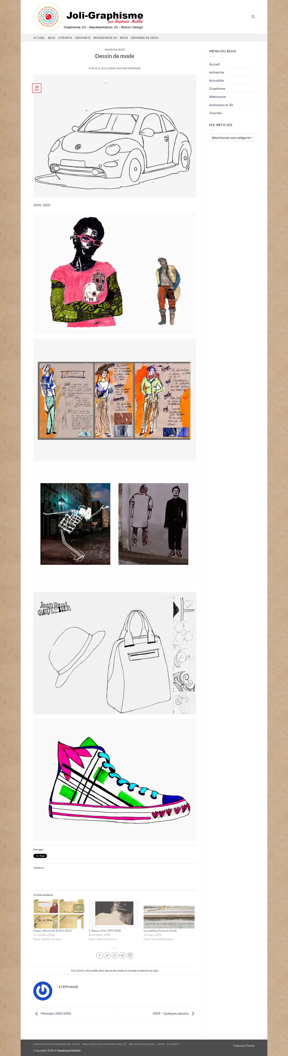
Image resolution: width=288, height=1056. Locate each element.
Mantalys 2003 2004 (55, 1013)
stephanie (134, 68)
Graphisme (217, 88)
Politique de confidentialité (104, 1044)
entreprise (216, 72)
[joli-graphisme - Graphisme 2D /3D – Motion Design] (107, 17)
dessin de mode (115, 49)
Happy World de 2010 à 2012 (52, 930)
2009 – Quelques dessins (171, 1013)
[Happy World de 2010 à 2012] (58, 914)
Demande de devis (144, 37)
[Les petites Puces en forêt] (169, 914)
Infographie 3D (105, 37)
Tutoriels (215, 113)
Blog (51, 37)
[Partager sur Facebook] (99, 955)
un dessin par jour (147, 970)
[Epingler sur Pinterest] (122, 955)
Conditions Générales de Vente (56, 1044)
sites (160, 1044)
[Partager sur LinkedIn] (130, 955)
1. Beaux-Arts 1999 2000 (105, 930)
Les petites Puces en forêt (160, 930)
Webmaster (217, 97)
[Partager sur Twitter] (107, 955)
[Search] (253, 17)
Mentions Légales (142, 1044)
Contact (173, 1044)
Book (124, 37)
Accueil (39, 37)
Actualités (216, 80)
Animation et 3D (221, 105)
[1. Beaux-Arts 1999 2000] (114, 914)
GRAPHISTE (82, 37)
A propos (65, 37)
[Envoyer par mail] (115, 955)
